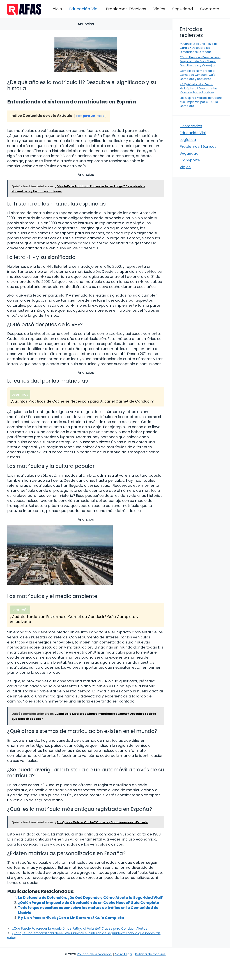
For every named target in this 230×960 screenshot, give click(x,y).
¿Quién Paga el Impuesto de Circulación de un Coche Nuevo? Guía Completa (88, 902)
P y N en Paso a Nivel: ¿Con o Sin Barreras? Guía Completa (71, 917)
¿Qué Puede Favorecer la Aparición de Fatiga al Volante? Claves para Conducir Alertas (79, 928)
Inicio (57, 9)
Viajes (159, 9)
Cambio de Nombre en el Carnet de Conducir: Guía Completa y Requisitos (197, 75)
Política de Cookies (150, 954)
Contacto (209, 9)
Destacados (191, 125)
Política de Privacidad (94, 954)
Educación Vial (84, 9)
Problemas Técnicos (126, 9)
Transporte (190, 160)
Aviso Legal (123, 954)
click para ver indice (90, 116)
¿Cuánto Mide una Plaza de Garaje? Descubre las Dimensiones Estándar (199, 48)
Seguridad (182, 9)
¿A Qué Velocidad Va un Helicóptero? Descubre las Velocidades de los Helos (198, 88)
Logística (188, 139)
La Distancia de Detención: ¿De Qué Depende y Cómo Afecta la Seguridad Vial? (90, 897)
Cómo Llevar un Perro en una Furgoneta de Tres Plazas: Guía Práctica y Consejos (200, 61)
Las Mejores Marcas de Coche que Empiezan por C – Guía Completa (201, 102)
